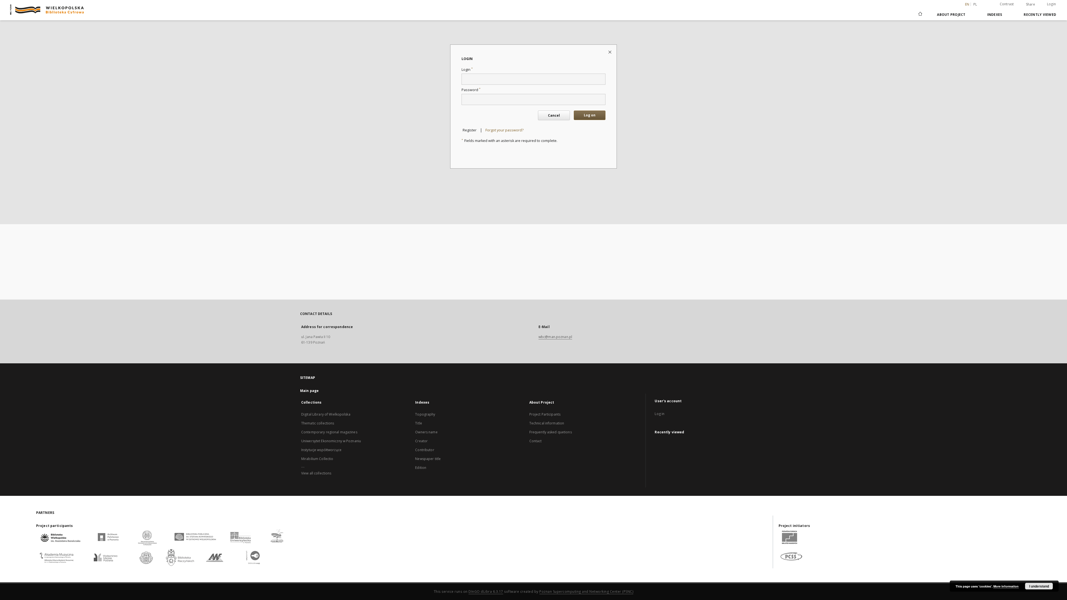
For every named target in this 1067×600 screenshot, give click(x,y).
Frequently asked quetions (550, 432)
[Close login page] (610, 52)
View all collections (316, 473)
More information (1006, 586)
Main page (309, 390)
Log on (589, 115)
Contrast (1007, 4)
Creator (421, 441)
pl (975, 4)
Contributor (424, 450)
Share (1030, 4)
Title (418, 423)
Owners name (426, 432)
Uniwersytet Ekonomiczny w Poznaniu (331, 441)
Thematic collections (317, 423)
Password (471, 90)
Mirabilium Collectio (317, 458)
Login (1051, 4)
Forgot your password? (504, 130)
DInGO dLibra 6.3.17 (485, 591)
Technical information (546, 423)
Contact (535, 441)
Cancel (554, 115)
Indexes (994, 14)
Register (470, 130)
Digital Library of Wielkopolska (325, 414)
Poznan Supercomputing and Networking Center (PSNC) (586, 591)
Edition (420, 467)
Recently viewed (1040, 14)
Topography (425, 414)
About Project (951, 14)
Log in (659, 413)
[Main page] (920, 14)
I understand (1039, 586)
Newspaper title (428, 458)
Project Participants (544, 414)
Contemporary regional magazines (329, 432)
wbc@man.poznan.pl (555, 336)
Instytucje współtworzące (321, 450)
